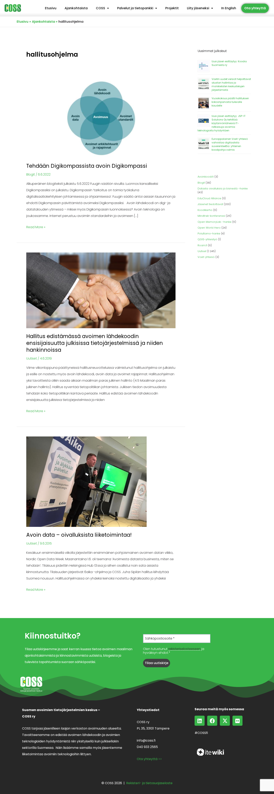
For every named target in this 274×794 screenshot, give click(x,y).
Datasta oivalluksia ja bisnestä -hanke (223, 188)
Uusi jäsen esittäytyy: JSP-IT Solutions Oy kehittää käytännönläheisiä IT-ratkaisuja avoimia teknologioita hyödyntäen (222, 123)
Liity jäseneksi (198, 8)
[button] (102, 8)
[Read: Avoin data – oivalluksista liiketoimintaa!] (86, 481)
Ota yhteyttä (255, 8)
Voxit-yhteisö (206, 257)
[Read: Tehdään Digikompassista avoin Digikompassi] (101, 118)
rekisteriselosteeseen (184, 649)
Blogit (30, 174)
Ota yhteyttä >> (149, 759)
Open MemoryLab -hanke (214, 222)
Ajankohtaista (76, 8)
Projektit (172, 8)
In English (228, 8)
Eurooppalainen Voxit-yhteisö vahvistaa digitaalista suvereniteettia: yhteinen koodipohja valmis (230, 144)
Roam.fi (202, 245)
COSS (100, 8)
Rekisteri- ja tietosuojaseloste (149, 783)
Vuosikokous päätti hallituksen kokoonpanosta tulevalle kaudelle (230, 102)
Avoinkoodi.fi (206, 177)
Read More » (35, 226)
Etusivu (50, 8)
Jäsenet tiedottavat (210, 204)
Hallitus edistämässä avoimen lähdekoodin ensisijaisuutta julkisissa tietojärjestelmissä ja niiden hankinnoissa (94, 343)
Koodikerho (205, 210)
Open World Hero (209, 228)
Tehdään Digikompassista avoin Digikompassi (86, 166)
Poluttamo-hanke (209, 233)
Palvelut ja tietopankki (135, 8)
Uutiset (31, 358)
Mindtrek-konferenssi (211, 216)
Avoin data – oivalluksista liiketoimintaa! (79, 535)
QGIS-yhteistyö (207, 239)
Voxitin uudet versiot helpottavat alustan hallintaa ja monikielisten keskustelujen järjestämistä (231, 84)
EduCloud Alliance (209, 198)
